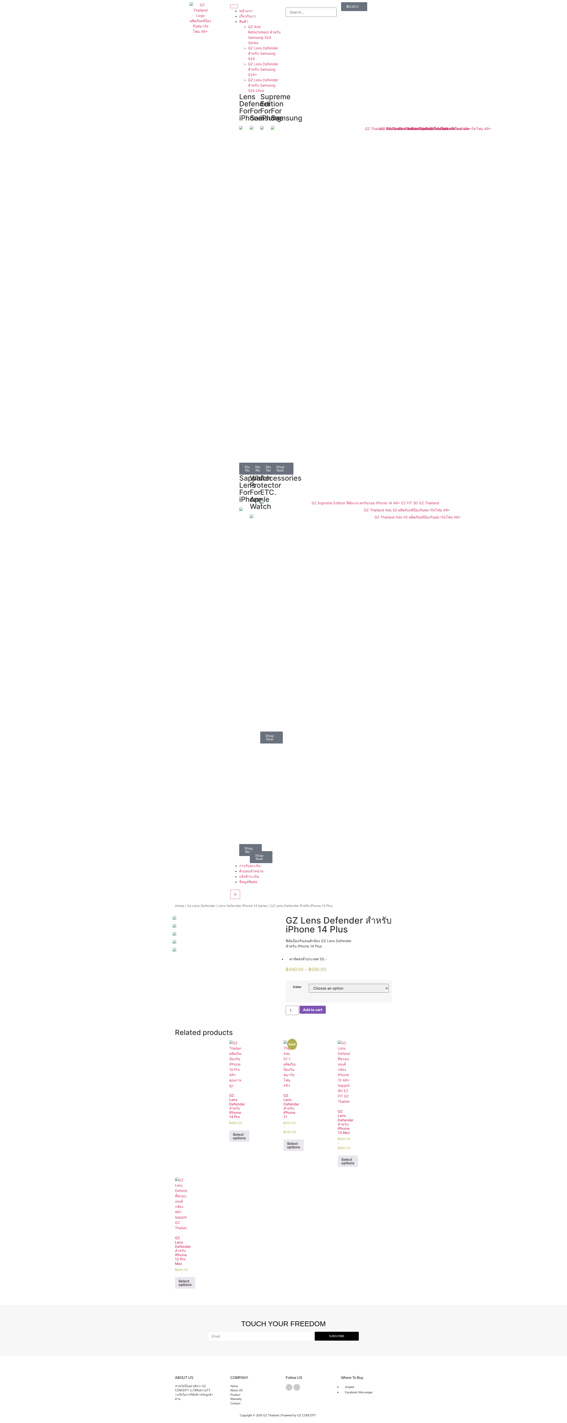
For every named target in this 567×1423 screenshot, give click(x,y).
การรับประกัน (249, 866)
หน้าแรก (245, 11)
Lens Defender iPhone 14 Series (243, 906)
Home (179, 906)
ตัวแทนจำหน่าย (251, 871)
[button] (311, 5)
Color (297, 986)
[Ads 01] (228, 949)
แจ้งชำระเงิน (249, 876)
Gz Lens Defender (201, 906)
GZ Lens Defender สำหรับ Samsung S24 (263, 53)
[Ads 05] (228, 926)
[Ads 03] (228, 941)
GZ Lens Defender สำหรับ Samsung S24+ (263, 69)
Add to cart (312, 1010)
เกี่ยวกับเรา (247, 16)
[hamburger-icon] (234, 6)
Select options (239, 1136)
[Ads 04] (228, 934)
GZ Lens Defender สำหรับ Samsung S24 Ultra (263, 85)
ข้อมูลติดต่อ (248, 881)
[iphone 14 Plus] (228, 918)
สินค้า (243, 21)
